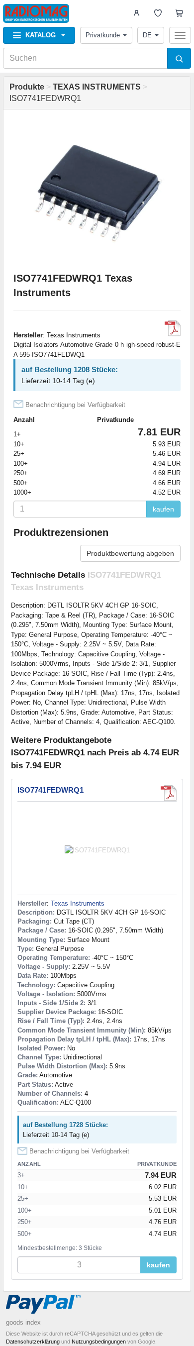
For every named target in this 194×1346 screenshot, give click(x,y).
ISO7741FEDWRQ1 (50, 790)
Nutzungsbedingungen (99, 1342)
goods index (23, 1322)
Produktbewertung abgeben (130, 553)
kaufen (163, 509)
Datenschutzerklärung (33, 1342)
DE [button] (147, 35)
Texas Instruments (73, 335)
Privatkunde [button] (103, 35)
